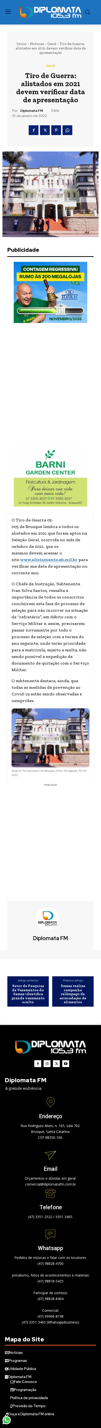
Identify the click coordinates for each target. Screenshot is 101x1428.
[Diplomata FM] (50, 918)
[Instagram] (47, 1063)
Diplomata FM (31, 111)
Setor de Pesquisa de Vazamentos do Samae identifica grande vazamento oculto (28, 994)
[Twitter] (45, 130)
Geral (51, 44)
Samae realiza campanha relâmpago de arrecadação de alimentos (73, 994)
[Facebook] (33, 130)
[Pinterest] (56, 130)
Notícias (37, 44)
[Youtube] (65, 1063)
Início (22, 44)
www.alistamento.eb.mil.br (48, 559)
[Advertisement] (50, 384)
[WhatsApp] (67, 130)
